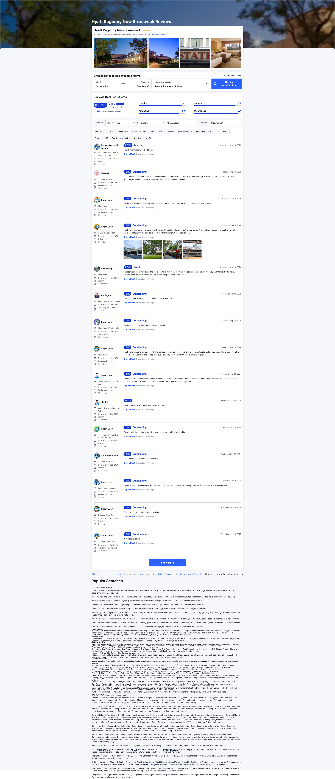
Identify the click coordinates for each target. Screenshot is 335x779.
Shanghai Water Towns (196, 669)
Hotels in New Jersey (141, 574)
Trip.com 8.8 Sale (165, 689)
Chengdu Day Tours (140, 649)
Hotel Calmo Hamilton (121, 692)
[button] (275, 4)
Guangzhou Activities (175, 645)
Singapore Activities (135, 645)
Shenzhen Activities (194, 645)
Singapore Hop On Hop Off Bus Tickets (172, 665)
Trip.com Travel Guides (146, 689)
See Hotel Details (158, 34)
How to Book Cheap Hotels (173, 681)
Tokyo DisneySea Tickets (142, 665)
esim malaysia (194, 633)
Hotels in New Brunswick (163, 574)
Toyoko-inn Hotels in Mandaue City (211, 745)
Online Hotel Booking (123, 685)
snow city (135, 661)
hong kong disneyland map (167, 661)
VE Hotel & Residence (101, 692)
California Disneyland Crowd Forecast (183, 673)
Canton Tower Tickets (149, 669)
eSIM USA (161, 633)
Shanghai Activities (116, 645)
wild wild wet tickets (100, 665)
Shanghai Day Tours (213, 645)
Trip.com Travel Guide (163, 685)
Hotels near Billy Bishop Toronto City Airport (220, 649)
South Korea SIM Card (176, 633)
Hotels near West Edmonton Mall (186, 649)
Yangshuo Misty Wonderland (176, 692)
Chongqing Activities (155, 645)
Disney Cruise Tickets (120, 665)
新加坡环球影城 (207, 673)
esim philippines (148, 633)
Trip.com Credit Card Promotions (146, 681)
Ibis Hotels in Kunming (152, 745)
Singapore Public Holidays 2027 (105, 689)
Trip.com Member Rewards (224, 681)
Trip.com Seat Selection (208, 685)
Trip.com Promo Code (101, 681)
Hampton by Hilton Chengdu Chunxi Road (208, 692)
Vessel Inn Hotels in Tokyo (103, 745)
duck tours (111, 661)
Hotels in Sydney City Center (104, 653)
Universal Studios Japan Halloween (150, 673)
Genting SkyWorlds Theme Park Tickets (217, 661)
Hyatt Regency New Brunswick (189, 574)
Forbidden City (127, 673)
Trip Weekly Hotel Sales (102, 685)
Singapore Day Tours (121, 649)
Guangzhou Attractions (128, 669)
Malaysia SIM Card (210, 633)
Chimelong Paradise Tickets (173, 669)
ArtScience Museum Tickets (203, 665)
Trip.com (95, 574)
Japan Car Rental (99, 645)
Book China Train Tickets (185, 685)
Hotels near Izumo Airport (129, 653)
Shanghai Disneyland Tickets (104, 669)
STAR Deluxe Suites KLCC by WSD (147, 692)
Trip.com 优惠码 (127, 689)
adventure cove (98, 661)
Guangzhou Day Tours (160, 649)
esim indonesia (226, 633)
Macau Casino (214, 669)
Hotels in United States (119, 574)
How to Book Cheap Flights (199, 681)
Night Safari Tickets (225, 665)
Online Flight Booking (143, 685)
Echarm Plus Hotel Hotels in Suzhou (178, 745)
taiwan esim (97, 633)
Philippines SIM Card (130, 633)
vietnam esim (97, 637)
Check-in (100, 82)
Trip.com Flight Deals (121, 681)
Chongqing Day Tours (101, 649)
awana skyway (147, 661)
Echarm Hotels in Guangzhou (128, 745)
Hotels (104, 574)
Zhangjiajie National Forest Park (105, 673)
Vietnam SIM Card (111, 633)
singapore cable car (189, 661)
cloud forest (123, 661)
